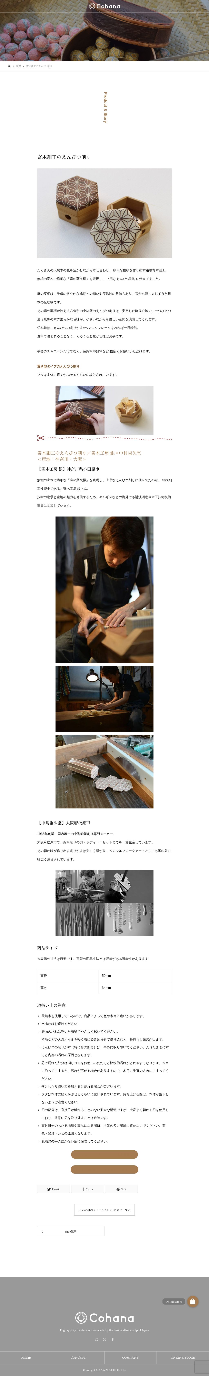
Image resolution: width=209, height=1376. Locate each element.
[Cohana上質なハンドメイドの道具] (104, 6)
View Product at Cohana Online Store (104, 1169)
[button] (193, 1301)
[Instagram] (96, 1339)
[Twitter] (104, 1339)
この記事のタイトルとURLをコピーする (105, 1210)
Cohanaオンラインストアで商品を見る (104, 1154)
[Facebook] (113, 1339)
